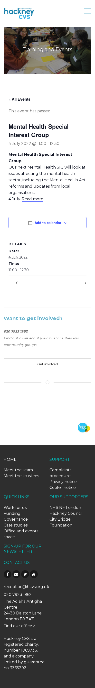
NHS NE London (65, 507)
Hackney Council (66, 513)
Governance (16, 519)
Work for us (15, 507)
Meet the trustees (21, 475)
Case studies (16, 525)
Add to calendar (48, 222)
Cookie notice (62, 487)
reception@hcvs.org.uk (26, 586)
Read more (32, 199)
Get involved (47, 364)
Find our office (18, 626)
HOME (10, 459)
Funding (12, 513)
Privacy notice (63, 481)
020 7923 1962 (18, 594)
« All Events (19, 99)
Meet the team (18, 470)
